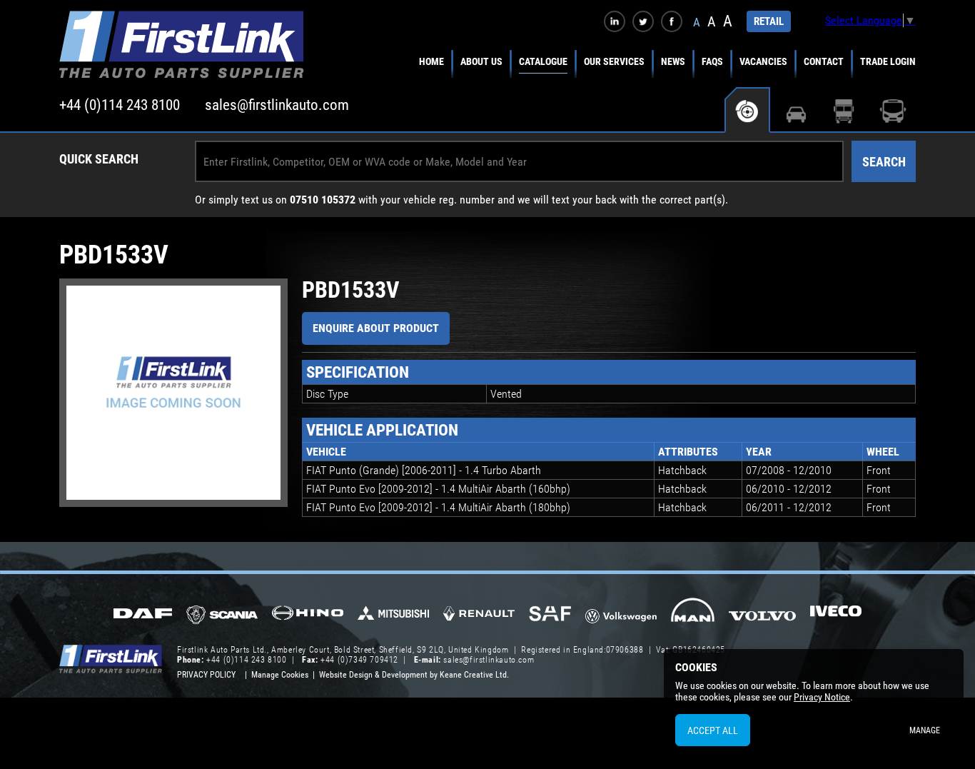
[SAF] (550, 614)
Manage (924, 730)
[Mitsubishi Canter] (393, 617)
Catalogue (543, 61)
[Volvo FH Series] (763, 614)
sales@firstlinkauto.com (277, 105)
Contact (824, 61)
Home (431, 61)
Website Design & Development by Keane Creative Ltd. (414, 675)
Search (884, 161)
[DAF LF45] (142, 614)
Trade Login (888, 61)
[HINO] (307, 617)
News (673, 61)
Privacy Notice (822, 697)
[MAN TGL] (692, 614)
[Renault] (479, 619)
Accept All (712, 730)
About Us (481, 61)
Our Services (614, 61)
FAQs (712, 61)
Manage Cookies (279, 675)
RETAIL (769, 21)
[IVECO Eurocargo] (835, 614)
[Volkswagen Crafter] (621, 618)
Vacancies (763, 61)
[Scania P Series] (222, 616)
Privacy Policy (206, 675)
